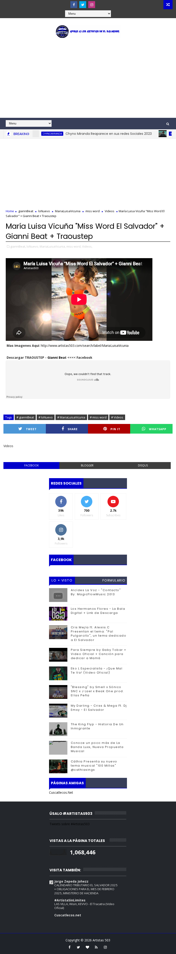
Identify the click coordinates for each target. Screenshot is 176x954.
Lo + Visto (62, 580)
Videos (109, 211)
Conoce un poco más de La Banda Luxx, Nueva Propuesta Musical (97, 747)
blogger (87, 465)
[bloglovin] (87, 947)
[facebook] (73, 4)
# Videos (117, 417)
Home (10, 211)
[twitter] (82, 4)
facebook (31, 465)
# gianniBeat (25, 417)
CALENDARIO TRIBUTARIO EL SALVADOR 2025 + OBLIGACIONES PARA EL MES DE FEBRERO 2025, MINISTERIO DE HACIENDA (86, 889)
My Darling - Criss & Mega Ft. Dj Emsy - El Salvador (99, 707)
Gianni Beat (56, 357)
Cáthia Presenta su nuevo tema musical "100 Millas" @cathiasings (94, 765)
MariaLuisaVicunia (67, 211)
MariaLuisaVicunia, (53, 246)
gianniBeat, (18, 246)
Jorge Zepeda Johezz (71, 881)
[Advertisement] (87, 79)
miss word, (73, 246)
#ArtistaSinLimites (69, 900)
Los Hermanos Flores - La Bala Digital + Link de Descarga (98, 611)
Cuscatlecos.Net (61, 792)
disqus (143, 465)
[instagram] (91, 4)
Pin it (115, 429)
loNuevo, (33, 246)
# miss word (98, 417)
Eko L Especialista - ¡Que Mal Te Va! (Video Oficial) (97, 670)
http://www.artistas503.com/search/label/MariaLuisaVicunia (85, 345)
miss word (92, 211)
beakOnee (164, 133)
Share (73, 429)
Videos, (87, 246)
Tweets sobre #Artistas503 (70, 824)
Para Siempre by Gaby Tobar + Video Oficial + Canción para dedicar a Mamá (98, 654)
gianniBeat (25, 211)
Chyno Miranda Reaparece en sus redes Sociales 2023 (96, 133)
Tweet (31, 429)
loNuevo (44, 211)
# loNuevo (45, 417)
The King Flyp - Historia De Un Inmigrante (97, 726)
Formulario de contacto (114, 581)
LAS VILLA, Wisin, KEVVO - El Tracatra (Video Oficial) (84, 906)
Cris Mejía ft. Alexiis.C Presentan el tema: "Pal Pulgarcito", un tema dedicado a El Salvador (98, 633)
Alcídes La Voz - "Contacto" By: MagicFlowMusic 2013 (96, 592)
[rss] (96, 947)
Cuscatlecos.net (67, 915)
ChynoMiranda (40, 133)
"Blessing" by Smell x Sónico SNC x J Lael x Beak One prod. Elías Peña (97, 691)
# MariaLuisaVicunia (71, 417)
